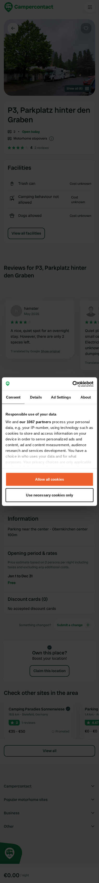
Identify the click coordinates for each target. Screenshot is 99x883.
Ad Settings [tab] (61, 397)
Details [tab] (36, 397)
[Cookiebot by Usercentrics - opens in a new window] (72, 384)
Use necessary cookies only (49, 495)
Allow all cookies (49, 479)
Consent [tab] (13, 397)
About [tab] (85, 397)
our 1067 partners (35, 422)
